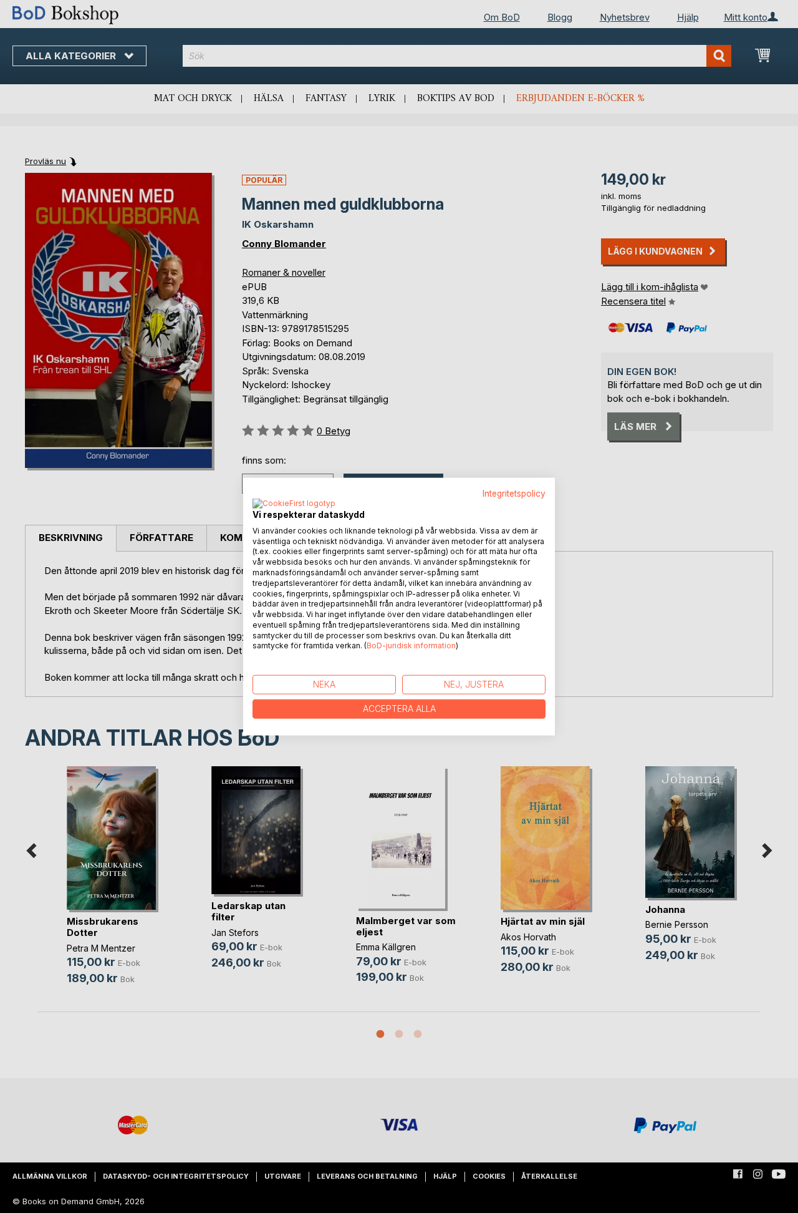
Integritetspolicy (514, 494)
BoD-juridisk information (411, 645)
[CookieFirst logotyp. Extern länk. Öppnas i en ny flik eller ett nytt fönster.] (293, 503)
